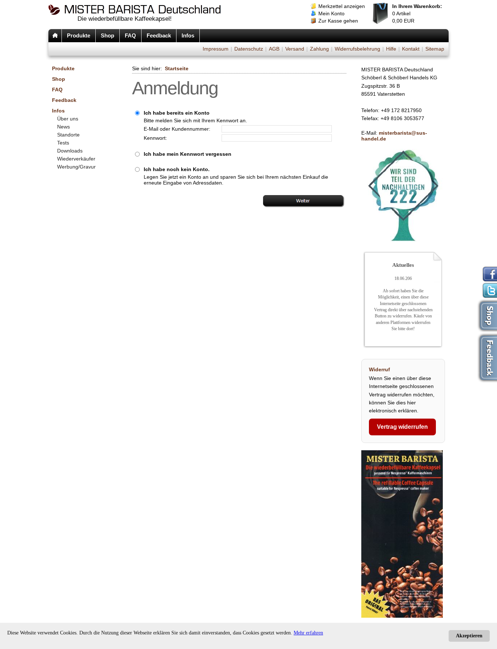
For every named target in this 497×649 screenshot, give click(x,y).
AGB (274, 49)
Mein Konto (331, 13)
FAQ (130, 35)
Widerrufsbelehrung (357, 49)
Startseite (176, 68)
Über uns (67, 119)
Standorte (68, 135)
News (63, 127)
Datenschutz (248, 49)
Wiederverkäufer (76, 159)
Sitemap (434, 49)
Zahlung (319, 49)
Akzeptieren (469, 635)
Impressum (215, 49)
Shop (107, 35)
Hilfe (391, 49)
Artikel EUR (417, 13)
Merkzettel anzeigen (341, 6)
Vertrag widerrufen (402, 427)
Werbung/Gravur (76, 167)
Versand (294, 49)
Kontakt (411, 49)
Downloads (70, 151)
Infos (188, 35)
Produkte (78, 35)
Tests (63, 143)
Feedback (159, 35)
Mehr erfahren (308, 633)
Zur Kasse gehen (338, 21)
